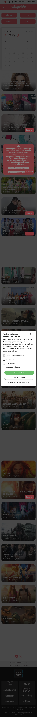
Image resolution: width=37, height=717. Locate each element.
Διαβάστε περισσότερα (10, 351)
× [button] (33, 333)
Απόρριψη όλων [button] (19, 378)
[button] (18, 382)
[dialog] (18, 358)
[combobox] (30, 334)
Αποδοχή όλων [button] (19, 372)
